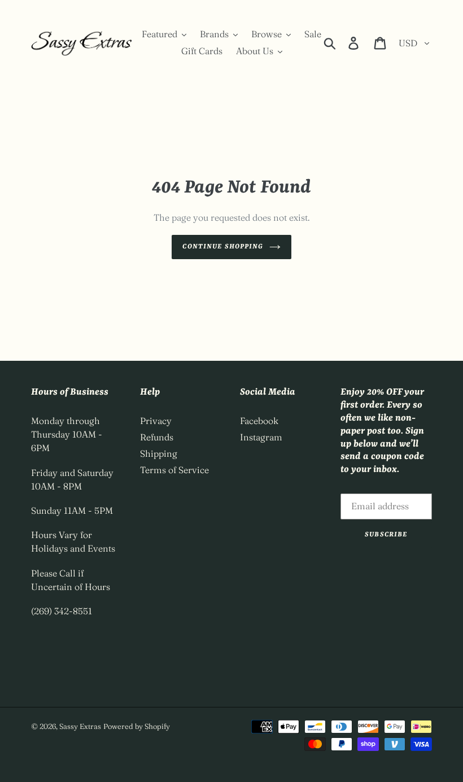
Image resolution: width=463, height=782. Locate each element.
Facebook (259, 420)
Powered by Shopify (136, 726)
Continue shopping (222, 247)
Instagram (261, 437)
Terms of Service (174, 469)
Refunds (156, 437)
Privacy (156, 420)
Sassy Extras (80, 726)
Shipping (158, 453)
